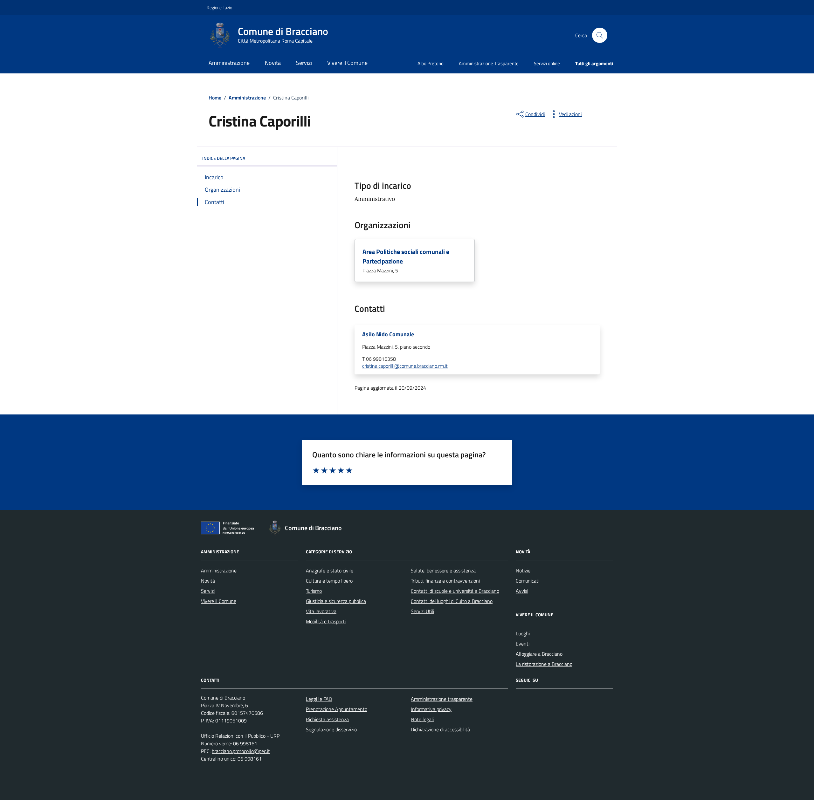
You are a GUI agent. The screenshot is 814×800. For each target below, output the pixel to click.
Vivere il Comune (347, 62)
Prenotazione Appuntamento (336, 709)
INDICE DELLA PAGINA (223, 158)
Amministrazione (229, 62)
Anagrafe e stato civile (329, 570)
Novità (273, 62)
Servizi (304, 62)
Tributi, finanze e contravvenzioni (445, 581)
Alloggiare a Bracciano (539, 654)
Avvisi (522, 591)
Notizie (523, 570)
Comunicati (527, 581)
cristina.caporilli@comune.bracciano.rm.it (405, 366)
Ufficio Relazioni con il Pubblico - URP (240, 736)
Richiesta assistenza (327, 719)
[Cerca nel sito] (599, 35)
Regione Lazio (219, 7)
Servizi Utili (422, 611)
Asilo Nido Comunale (388, 334)
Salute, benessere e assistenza (443, 570)
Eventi (522, 643)
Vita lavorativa (321, 611)
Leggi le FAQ (319, 699)
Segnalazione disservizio (331, 729)
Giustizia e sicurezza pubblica (336, 601)
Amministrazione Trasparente (489, 63)
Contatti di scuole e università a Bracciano (455, 591)
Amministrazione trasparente (442, 699)
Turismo (314, 591)
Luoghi (523, 633)
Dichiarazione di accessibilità (440, 729)
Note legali (422, 719)
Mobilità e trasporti (326, 621)
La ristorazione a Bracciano (544, 664)
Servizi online (547, 63)
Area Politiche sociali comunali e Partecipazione (405, 256)
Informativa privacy (431, 709)
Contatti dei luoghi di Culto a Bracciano (452, 601)
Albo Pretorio (430, 63)
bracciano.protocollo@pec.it (241, 751)
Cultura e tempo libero (329, 581)
